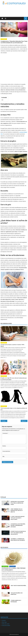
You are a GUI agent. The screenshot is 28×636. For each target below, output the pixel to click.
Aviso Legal (4, 622)
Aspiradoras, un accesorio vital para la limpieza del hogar (17, 503)
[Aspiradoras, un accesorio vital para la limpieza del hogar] (6, 503)
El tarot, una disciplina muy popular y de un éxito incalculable (18, 518)
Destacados (4, 547)
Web (3, 456)
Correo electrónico (6, 451)
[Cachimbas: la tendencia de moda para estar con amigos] (6, 540)
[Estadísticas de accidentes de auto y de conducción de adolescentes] (6, 533)
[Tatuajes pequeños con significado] (6, 594)
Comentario (5, 433)
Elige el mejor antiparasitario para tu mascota (24, 421)
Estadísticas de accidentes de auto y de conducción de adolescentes (18, 533)
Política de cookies (5, 623)
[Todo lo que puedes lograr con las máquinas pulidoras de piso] (14, 397)
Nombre (4, 445)
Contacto (4, 620)
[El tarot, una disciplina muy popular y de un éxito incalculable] (6, 518)
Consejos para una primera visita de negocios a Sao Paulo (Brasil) (4, 421)
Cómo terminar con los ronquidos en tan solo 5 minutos (17, 510)
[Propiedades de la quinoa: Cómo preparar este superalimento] (14, 558)
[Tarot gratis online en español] (6, 587)
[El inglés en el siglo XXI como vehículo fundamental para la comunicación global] (14, 367)
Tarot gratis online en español (18, 585)
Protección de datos (6, 625)
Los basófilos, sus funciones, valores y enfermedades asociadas (18, 525)
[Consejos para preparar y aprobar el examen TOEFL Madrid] (14, 333)
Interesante (3, 39)
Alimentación (5, 566)
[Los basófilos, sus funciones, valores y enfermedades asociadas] (6, 525)
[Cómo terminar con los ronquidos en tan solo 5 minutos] (6, 510)
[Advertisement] (17, 9)
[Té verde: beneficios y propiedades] (6, 602)
